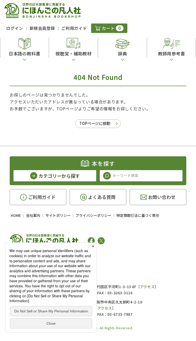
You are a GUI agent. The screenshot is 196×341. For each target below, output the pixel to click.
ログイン (14, 28)
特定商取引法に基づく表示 (137, 215)
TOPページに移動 (94, 123)
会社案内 (33, 215)
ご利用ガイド (74, 28)
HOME (16, 215)
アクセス (147, 286)
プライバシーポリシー (93, 215)
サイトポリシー (57, 215)
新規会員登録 (42, 28)
